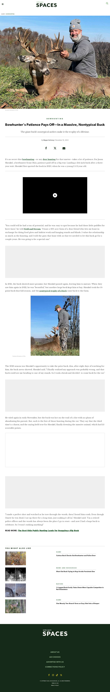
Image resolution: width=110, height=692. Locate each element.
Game (3, 14)
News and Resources (66, 568)
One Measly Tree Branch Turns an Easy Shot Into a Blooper (77, 603)
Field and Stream (32, 229)
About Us (55, 652)
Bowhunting (10, 14)
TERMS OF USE (55, 683)
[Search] (107, 3)
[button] (2, 4)
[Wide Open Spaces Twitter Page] (61, 675)
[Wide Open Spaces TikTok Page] (57, 675)
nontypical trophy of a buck (53, 291)
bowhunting (28, 159)
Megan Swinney (48, 140)
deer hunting (49, 159)
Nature (59, 584)
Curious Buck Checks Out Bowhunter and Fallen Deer (76, 555)
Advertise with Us (55, 662)
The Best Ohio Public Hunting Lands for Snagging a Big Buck (48, 531)
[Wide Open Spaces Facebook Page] (49, 675)
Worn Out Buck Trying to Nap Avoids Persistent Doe (75, 571)
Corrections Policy (55, 667)
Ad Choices (55, 657)
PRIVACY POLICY (55, 685)
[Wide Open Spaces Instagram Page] (53, 675)
